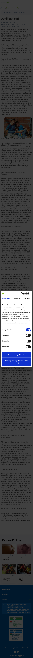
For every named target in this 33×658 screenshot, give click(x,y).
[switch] (28, 335)
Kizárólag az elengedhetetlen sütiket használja (16, 362)
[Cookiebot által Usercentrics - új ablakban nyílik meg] (23, 293)
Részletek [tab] (17, 298)
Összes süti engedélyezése (16, 355)
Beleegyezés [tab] (6, 298)
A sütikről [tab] (27, 298)
